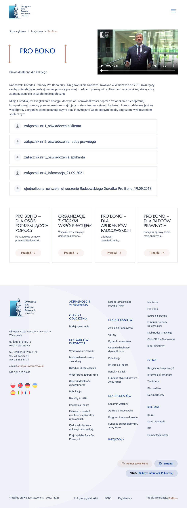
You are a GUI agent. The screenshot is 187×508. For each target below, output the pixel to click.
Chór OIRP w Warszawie (161, 339)
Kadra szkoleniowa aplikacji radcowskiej (81, 427)
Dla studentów (119, 395)
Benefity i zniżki (78, 398)
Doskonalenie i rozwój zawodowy (81, 359)
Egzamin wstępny (118, 404)
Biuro (150, 415)
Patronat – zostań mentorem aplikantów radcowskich (81, 415)
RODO (108, 498)
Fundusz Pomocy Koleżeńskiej (157, 324)
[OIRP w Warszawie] (24, 11)
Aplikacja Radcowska (120, 328)
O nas (152, 360)
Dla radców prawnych (78, 341)
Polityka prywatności (86, 498)
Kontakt (153, 407)
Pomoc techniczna (158, 435)
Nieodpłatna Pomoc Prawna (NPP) (119, 304)
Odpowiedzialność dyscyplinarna (79, 383)
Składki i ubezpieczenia (82, 368)
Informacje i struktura (159, 375)
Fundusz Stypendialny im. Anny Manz (123, 425)
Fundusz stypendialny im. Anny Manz (123, 380)
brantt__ (173, 498)
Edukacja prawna (157, 316)
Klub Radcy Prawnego (159, 333)
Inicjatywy (116, 439)
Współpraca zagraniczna (83, 375)
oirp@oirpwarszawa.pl (30, 366)
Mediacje (152, 302)
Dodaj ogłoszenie (79, 326)
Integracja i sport (79, 405)
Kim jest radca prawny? (160, 368)
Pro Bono (152, 309)
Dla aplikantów (120, 319)
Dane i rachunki (156, 421)
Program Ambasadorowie (123, 417)
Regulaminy (125, 498)
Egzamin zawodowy (119, 341)
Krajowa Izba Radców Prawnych (81, 437)
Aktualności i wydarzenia (79, 303)
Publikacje (75, 391)
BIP (149, 428)
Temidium (153, 381)
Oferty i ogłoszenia (78, 317)
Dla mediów (154, 388)
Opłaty (112, 335)
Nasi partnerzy (155, 395)
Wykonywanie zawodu (81, 351)
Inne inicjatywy (156, 346)
